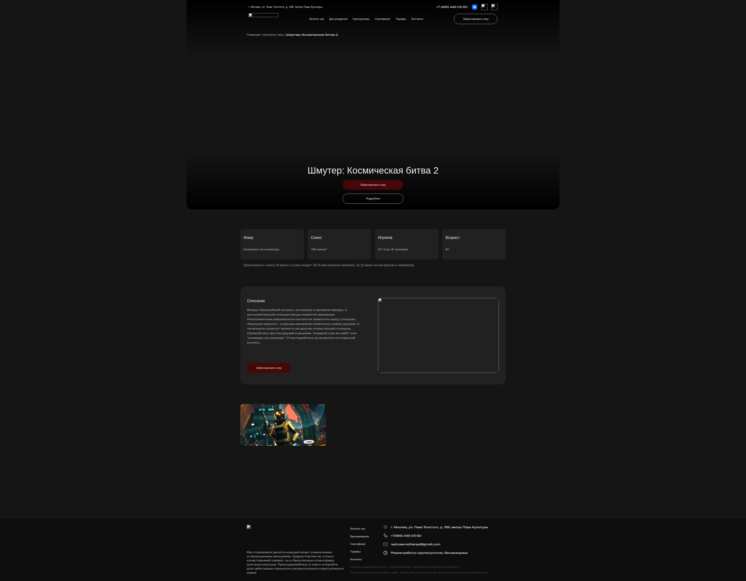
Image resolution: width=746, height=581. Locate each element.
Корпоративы (361, 18)
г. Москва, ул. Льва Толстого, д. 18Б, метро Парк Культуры (285, 6)
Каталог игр (316, 18)
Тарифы (401, 18)
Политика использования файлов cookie (374, 572)
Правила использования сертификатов (436, 566)
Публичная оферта (400, 566)
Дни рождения (338, 18)
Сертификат (382, 18)
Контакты (417, 18)
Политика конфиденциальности (368, 566)
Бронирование (359, 536)
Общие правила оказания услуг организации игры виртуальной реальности (444, 572)
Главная (253, 34)
